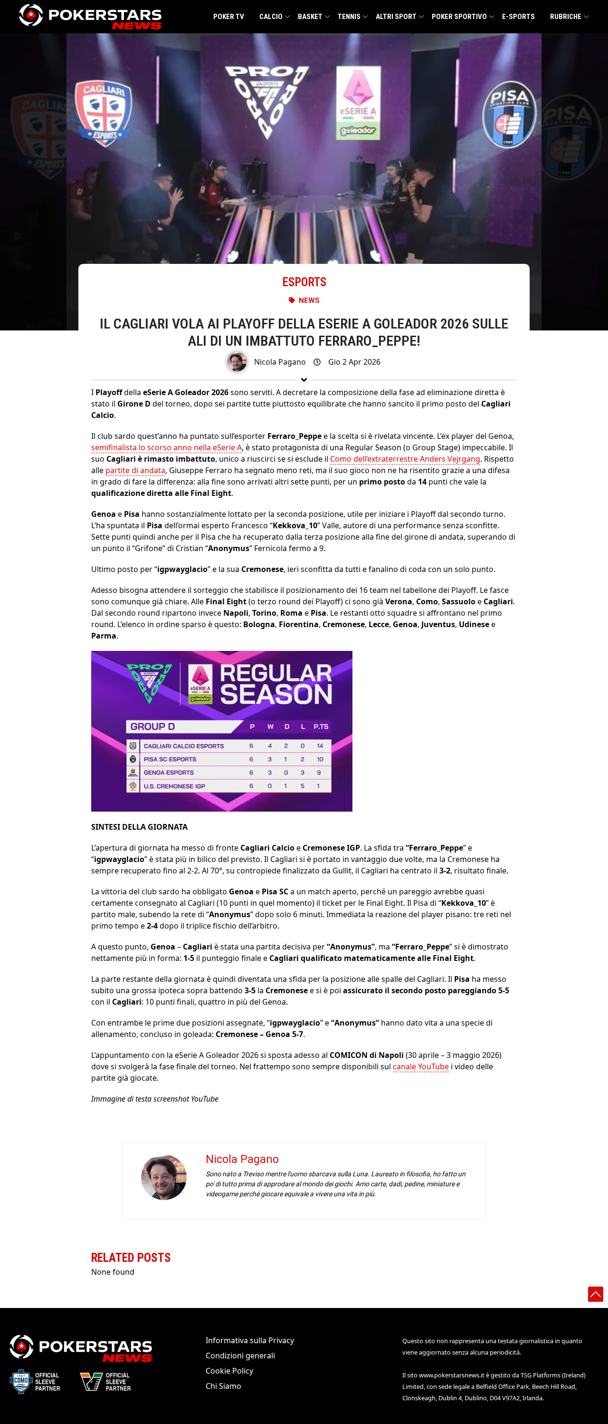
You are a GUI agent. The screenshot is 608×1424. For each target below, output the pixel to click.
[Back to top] (595, 1294)
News (309, 300)
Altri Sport (396, 16)
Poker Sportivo (459, 16)
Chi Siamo (223, 1386)
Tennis (349, 16)
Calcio (271, 16)
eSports (304, 282)
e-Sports (518, 16)
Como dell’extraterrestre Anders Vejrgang (405, 459)
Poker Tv (228, 16)
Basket (310, 16)
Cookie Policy (229, 1371)
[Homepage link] (90, 16)
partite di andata (135, 470)
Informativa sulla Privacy (250, 1340)
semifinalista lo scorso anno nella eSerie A (166, 447)
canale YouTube (421, 1066)
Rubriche (565, 16)
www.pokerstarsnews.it (451, 1375)
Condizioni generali (240, 1355)
